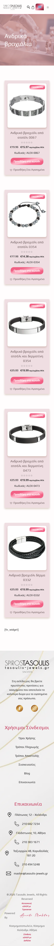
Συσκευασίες (27, 764)
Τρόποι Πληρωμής (27, 747)
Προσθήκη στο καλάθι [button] (27, 161)
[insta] (34, 708)
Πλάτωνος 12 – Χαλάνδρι (31, 814)
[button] (29, 7)
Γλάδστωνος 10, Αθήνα (31, 833)
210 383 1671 (31, 842)
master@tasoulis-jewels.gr (31, 873)
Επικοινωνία (27, 782)
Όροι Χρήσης (27, 738)
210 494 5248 (31, 864)
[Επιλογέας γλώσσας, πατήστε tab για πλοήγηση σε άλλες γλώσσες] (40, 7)
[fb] (19, 708)
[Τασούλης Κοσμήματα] (12, 7)
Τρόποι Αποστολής (27, 755)
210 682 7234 (31, 823)
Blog (27, 773)
